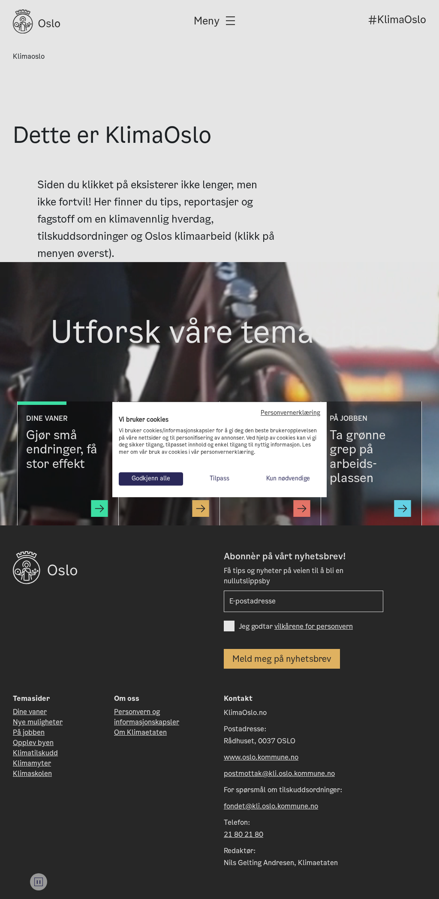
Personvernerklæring (290, 413)
